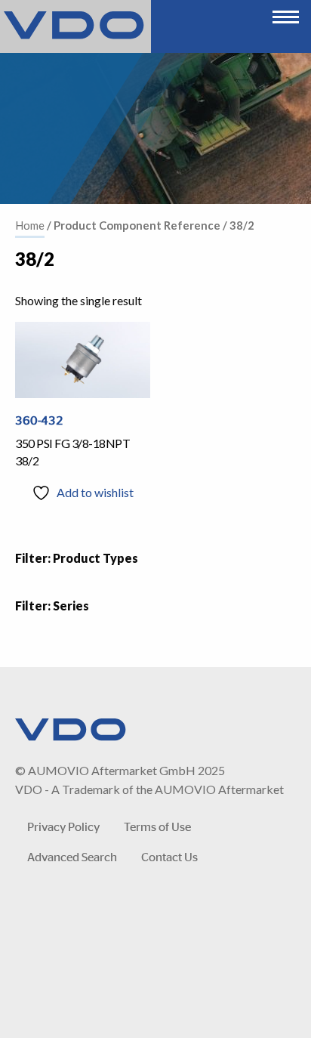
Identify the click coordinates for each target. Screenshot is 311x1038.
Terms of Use (157, 826)
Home (30, 225)
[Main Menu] (286, 13)
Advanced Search (72, 856)
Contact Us (169, 856)
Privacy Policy (63, 826)
